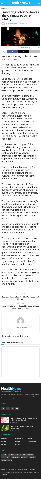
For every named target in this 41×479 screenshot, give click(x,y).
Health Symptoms (28, 454)
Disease (4, 439)
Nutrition (17, 444)
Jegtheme (4, 474)
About (3, 469)
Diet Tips (18, 454)
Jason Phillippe (12, 24)
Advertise (11, 469)
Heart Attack (5, 457)
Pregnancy (24, 457)
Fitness (3, 441)
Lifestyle (8, 8)
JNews (8, 472)
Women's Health (7, 460)
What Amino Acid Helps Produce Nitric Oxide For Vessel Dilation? (23, 419)
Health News (19, 439)
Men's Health (15, 457)
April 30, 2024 (24, 24)
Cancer (4, 454)
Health (3, 444)
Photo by (18, 47)
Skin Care (32, 457)
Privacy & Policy (22, 469)
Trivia (30, 439)
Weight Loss (32, 441)
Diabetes (11, 454)
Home (3, 8)
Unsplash (37, 47)
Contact (32, 469)
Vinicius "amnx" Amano (26, 47)
